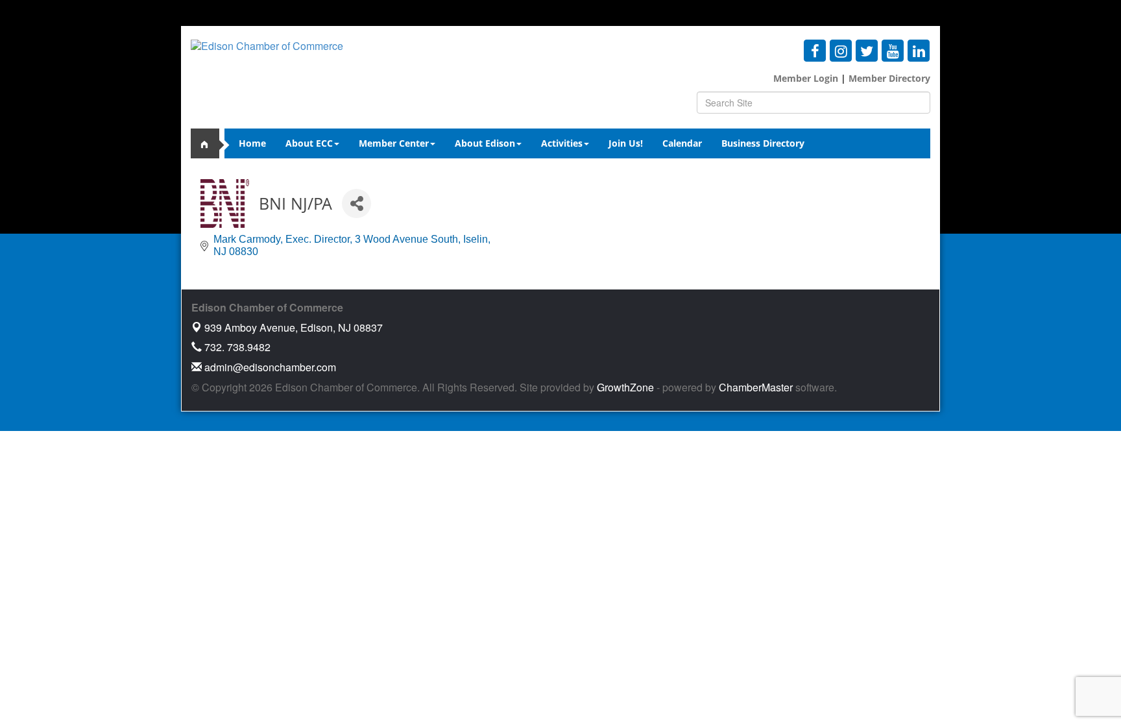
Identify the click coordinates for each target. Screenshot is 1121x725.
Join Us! (626, 143)
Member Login (805, 78)
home (210, 143)
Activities (562, 143)
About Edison (485, 143)
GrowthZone (625, 387)
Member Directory (888, 78)
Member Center (394, 143)
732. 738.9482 (236, 346)
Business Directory (762, 143)
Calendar (682, 143)
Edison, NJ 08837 (293, 327)
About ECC (309, 143)
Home (252, 143)
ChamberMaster (756, 387)
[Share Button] (356, 203)
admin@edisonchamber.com (269, 367)
